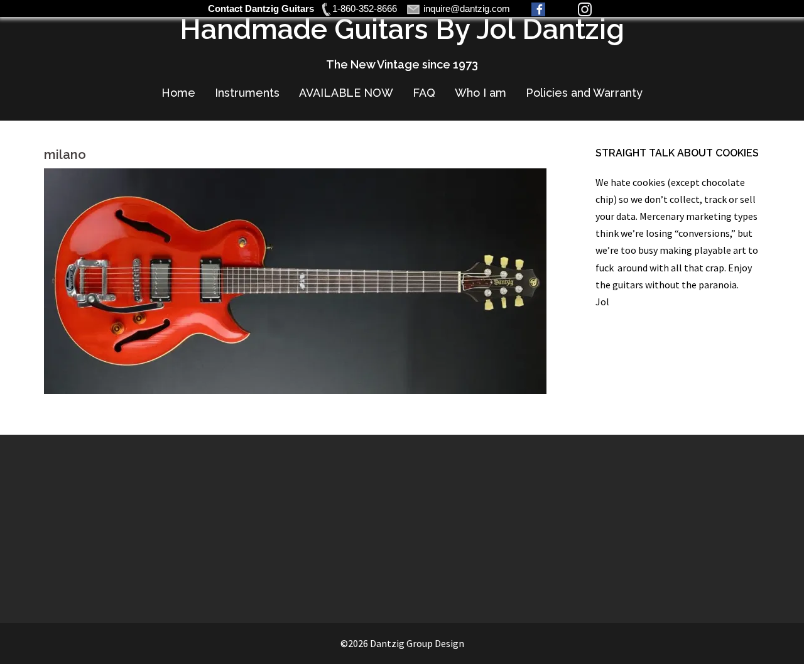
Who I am (480, 92)
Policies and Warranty (584, 92)
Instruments (247, 92)
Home (178, 92)
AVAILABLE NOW (346, 92)
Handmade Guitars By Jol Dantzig (402, 29)
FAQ (424, 92)
